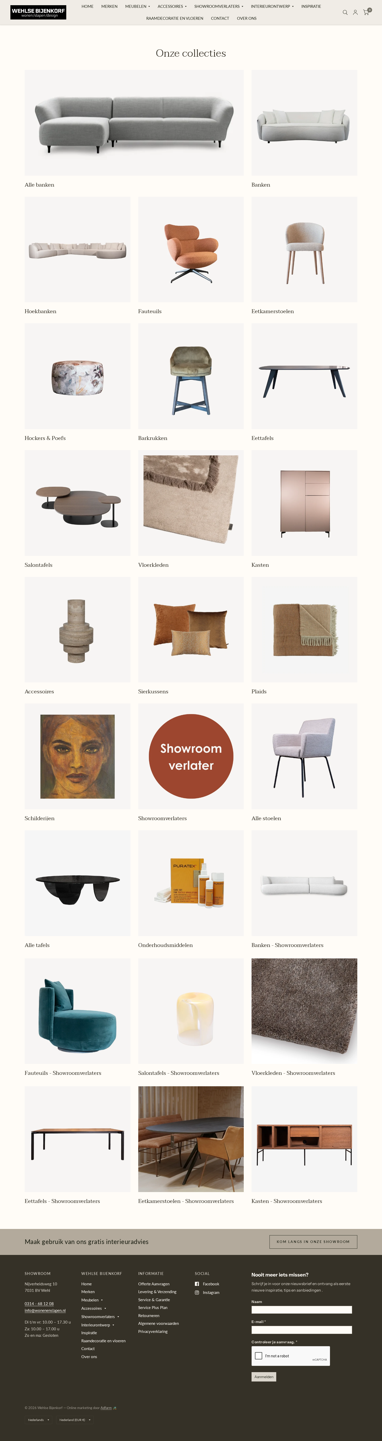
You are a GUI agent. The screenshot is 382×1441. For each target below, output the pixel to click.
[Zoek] (345, 12)
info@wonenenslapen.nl (45, 1310)
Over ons (246, 18)
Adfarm (106, 1408)
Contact (220, 18)
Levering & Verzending (157, 1291)
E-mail (259, 1321)
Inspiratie (311, 6)
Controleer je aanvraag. (274, 1342)
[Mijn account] (355, 12)
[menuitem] (87, 6)
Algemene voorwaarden (158, 1323)
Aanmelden (263, 1376)
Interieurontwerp (270, 6)
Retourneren (148, 1315)
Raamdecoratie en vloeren (174, 18)
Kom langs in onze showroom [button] (313, 1242)
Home (88, 6)
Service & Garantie (154, 1299)
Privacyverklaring (153, 1331)
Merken (109, 6)
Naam (257, 1301)
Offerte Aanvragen (153, 1283)
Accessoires (170, 6)
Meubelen (135, 6)
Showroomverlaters (217, 6)
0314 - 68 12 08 (39, 1303)
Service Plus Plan (152, 1307)
